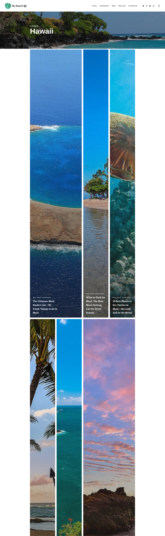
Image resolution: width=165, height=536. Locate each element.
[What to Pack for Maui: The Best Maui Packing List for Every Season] (95, 184)
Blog (34, 297)
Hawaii (39, 297)
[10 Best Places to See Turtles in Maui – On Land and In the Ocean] (122, 184)
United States (46, 297)
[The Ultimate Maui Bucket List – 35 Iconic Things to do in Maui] (56, 184)
